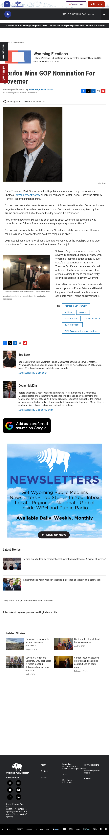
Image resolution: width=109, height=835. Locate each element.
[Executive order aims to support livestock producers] (15, 644)
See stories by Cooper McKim (36, 409)
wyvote (83, 312)
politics (68, 312)
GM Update (3, 51)
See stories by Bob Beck (32, 372)
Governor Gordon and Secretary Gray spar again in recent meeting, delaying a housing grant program (38, 664)
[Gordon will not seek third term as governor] (63, 644)
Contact (44, 771)
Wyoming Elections (50, 53)
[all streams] (105, 14)
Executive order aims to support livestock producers (37, 642)
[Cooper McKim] (9, 389)
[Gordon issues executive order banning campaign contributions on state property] (63, 662)
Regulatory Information (67, 781)
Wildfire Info (3, 73)
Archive (87, 779)
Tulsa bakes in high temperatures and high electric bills (30, 612)
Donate (97, 4)
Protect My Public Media (92, 772)
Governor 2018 (92, 318)
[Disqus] (54, 716)
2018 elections (72, 325)
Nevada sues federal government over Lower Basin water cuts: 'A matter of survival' (64, 559)
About (43, 765)
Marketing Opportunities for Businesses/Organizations (72, 766)
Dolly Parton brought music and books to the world (28, 600)
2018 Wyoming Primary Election (81, 331)
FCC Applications (91, 765)
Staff (64, 774)
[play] (8, 14)
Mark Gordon (71, 318)
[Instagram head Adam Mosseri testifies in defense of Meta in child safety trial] (12, 584)
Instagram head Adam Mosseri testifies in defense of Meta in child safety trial (61, 579)
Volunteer (77, 4)
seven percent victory (28, 194)
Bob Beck (33, 89)
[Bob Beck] (9, 359)
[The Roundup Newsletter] (54, 490)
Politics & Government (13, 42)
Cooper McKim (46, 89)
